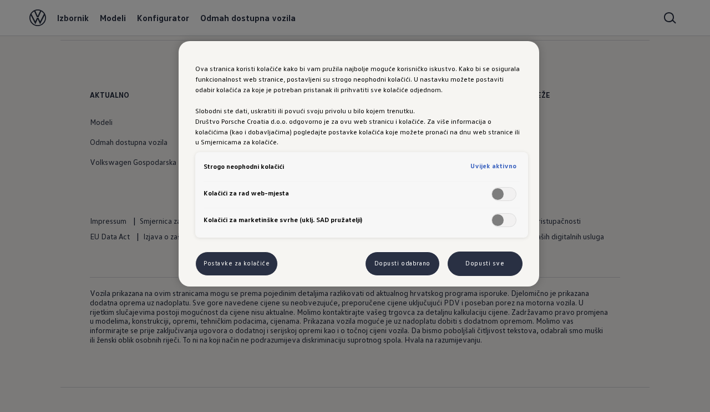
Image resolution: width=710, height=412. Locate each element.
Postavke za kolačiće (237, 263)
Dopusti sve (484, 263)
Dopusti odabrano (402, 263)
